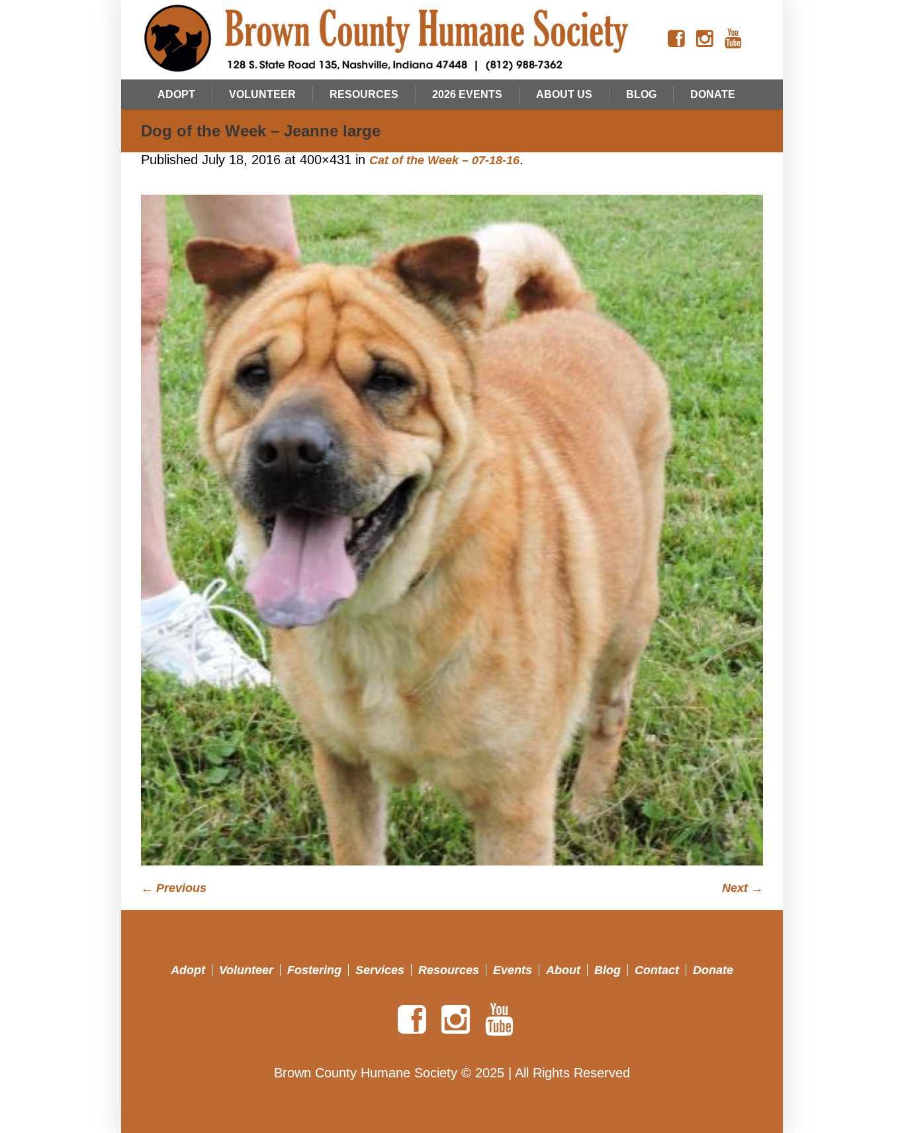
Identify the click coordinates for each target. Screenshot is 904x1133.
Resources (448, 970)
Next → (742, 888)
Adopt (188, 970)
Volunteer (246, 970)
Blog (607, 970)
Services (379, 970)
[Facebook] (676, 39)
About (563, 970)
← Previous (173, 888)
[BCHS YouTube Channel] (733, 39)
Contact (657, 970)
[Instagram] (705, 39)
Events (512, 970)
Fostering (314, 970)
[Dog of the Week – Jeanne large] (452, 530)
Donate (713, 970)
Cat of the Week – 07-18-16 (444, 160)
